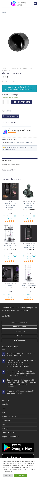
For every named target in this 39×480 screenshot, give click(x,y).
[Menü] (3, 3)
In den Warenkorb (21, 102)
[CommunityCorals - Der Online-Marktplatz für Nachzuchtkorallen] (19, 3)
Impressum (6, 420)
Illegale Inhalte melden (10, 436)
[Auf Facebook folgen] (3, 315)
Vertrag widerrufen (9, 432)
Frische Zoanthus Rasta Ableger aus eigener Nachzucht (21, 354)
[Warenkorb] (35, 3)
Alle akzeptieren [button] (20, 475)
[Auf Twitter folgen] (6, 315)
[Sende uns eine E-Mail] (8, 315)
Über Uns (5, 400)
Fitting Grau (6, 70)
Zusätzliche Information (11, 165)
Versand (5, 408)
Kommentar (10, 386)
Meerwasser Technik (20, 68)
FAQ (3, 412)
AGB (3, 424)
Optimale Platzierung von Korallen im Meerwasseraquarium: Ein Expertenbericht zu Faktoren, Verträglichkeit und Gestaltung (21, 363)
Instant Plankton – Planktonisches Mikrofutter (10, 205)
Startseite (5, 68)
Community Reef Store (19, 130)
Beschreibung (7, 160)
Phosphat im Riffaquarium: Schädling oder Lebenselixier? (21, 392)
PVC (31, 68)
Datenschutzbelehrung (10, 416)
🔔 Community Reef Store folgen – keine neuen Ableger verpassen (18, 148)
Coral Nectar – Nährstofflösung (29, 246)
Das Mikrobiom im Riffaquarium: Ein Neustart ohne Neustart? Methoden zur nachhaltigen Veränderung (22, 382)
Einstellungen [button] (8, 475)
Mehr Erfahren (22, 310)
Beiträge (5, 428)
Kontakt (5, 404)
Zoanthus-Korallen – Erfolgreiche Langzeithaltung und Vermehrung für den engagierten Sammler (21, 373)
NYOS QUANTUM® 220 (10, 246)
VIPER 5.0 (10, 285)
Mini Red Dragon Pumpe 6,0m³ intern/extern (29, 205)
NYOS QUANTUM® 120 (29, 285)
